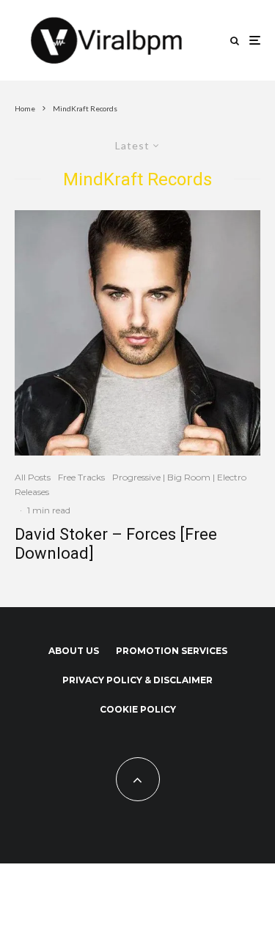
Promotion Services (171, 650)
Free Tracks (81, 477)
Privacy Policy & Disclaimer (137, 679)
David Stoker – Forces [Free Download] (116, 543)
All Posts (33, 477)
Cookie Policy (138, 709)
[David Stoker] (137, 333)
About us (73, 650)
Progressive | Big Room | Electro (179, 477)
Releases (32, 491)
